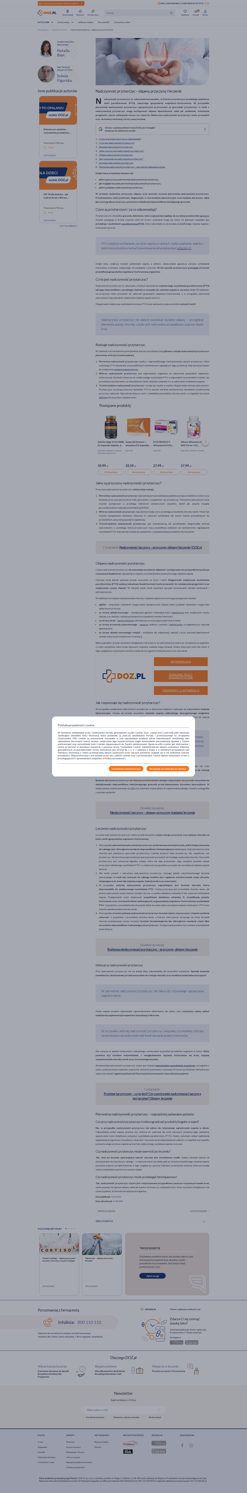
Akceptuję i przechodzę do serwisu (167, 768)
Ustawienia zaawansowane (126, 768)
